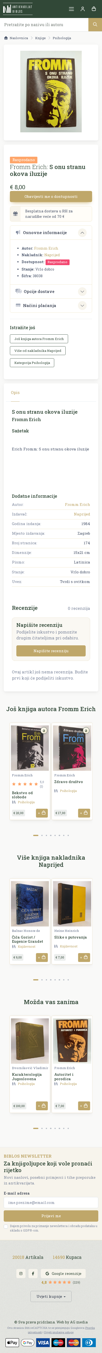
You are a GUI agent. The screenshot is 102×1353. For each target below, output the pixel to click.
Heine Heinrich (66, 931)
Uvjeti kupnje (49, 1296)
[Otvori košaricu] (94, 9)
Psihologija (62, 38)
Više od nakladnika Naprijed (37, 350)
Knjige (40, 38)
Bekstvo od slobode (22, 794)
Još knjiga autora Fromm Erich (39, 339)
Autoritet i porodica (64, 1076)
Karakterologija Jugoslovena (27, 1076)
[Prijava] (82, 9)
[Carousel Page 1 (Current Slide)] (35, 835)
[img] (44, 730)
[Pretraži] (95, 24)
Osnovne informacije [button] (45, 232)
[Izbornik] (71, 9)
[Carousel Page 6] (59, 835)
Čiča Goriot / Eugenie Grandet (27, 939)
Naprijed (52, 255)
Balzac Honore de (26, 931)
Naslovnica (19, 38)
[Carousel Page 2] (42, 835)
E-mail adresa (17, 1193)
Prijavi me (51, 1215)
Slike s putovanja (70, 937)
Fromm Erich (46, 248)
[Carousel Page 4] (50, 835)
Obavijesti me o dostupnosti (51, 196)
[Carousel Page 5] (55, 835)
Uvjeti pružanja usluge (59, 1332)
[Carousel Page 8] (68, 835)
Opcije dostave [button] (39, 291)
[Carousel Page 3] (46, 835)
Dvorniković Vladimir (30, 1068)
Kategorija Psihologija (32, 362)
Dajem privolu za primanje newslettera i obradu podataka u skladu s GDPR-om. (53, 1228)
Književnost (26, 946)
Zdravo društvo (68, 781)
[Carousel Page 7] (63, 835)
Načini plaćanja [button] (39, 305)
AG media (79, 1322)
